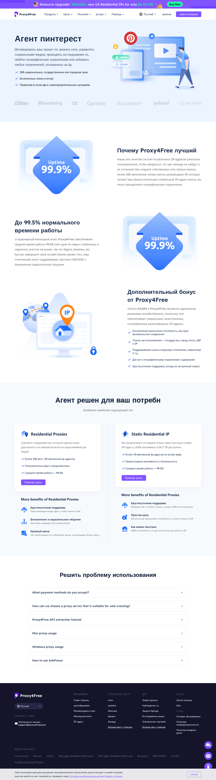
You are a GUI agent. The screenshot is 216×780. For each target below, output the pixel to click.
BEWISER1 (159, 756)
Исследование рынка (153, 716)
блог (178, 705)
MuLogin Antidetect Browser (76, 756)
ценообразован (82, 705)
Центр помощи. (184, 700)
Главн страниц (81, 700)
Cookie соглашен (113, 776)
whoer (50, 756)
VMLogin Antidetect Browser (115, 756)
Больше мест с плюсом (120, 727)
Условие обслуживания (188, 716)
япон (110, 700)
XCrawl (37, 756)
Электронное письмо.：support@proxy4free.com (32, 723)
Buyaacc (142, 756)
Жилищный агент (83, 716)
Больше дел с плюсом (153, 727)
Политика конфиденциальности (85, 776)
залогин (166, 14)
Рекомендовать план (84, 710)
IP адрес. (78, 721)
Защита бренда (150, 710)
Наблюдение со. (150, 705)
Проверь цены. (33, 482)
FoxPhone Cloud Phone (29, 762)
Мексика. (112, 710)
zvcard (175, 756)
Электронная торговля (154, 721)
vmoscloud (21, 756)
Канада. (112, 721)
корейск (112, 705)
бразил (111, 716)
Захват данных (150, 700)
